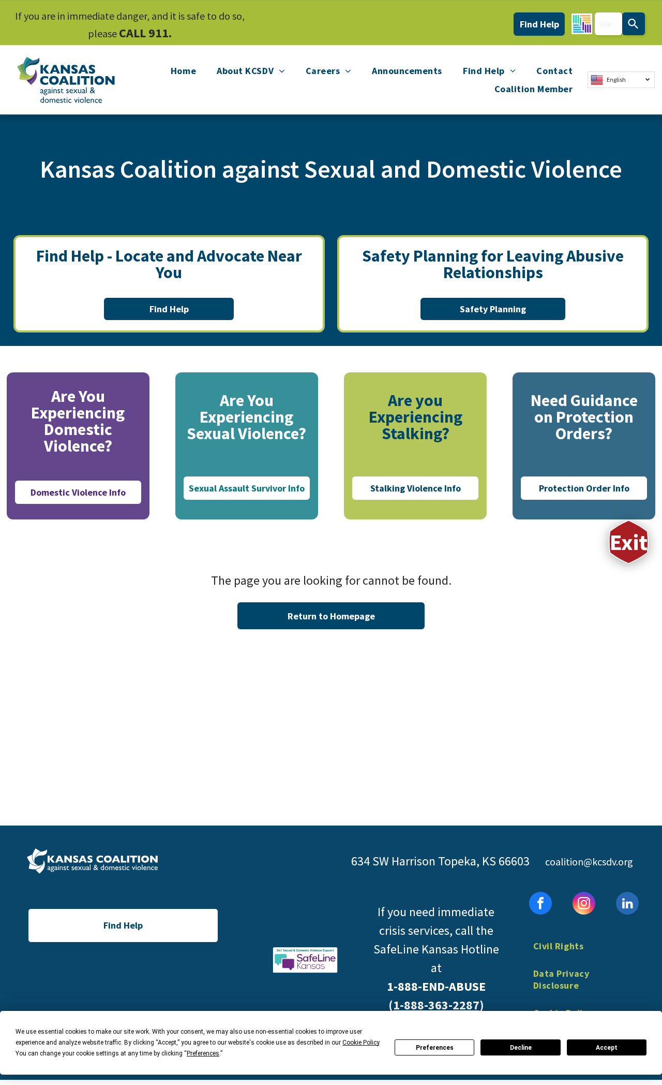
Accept (607, 1047)
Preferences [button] (203, 1053)
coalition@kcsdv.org (589, 861)
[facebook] (540, 904)
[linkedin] (627, 904)
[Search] (633, 23)
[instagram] (584, 904)
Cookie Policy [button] (360, 1042)
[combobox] (608, 23)
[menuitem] (183, 71)
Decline (521, 1047)
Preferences (435, 1047)
